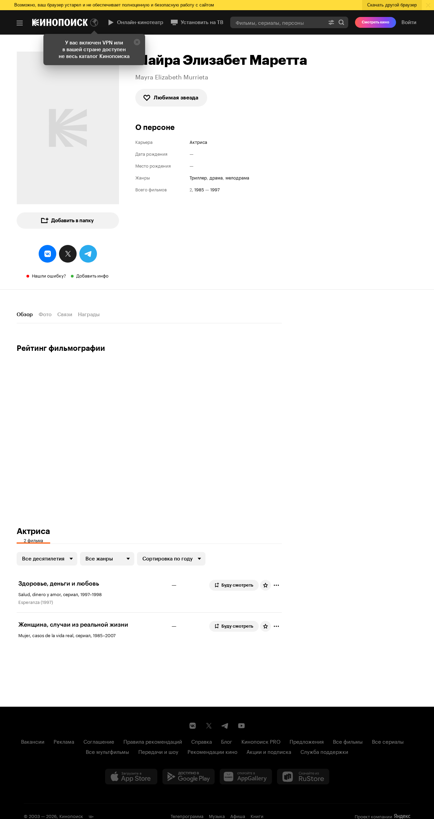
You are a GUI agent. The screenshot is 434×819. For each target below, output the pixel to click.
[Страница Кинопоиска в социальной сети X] (209, 726)
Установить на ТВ (202, 22)
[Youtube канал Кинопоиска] (241, 726)
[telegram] (88, 254)
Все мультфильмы (107, 751)
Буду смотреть (237, 585)
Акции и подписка (268, 751)
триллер (198, 177)
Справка (201, 741)
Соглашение (98, 741)
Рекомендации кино (212, 751)
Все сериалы (388, 741)
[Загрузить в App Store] (131, 776)
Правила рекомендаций (152, 741)
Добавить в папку (72, 220)
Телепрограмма (187, 815)
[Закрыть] (137, 42)
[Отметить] (276, 585)
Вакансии (32, 741)
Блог (226, 741)
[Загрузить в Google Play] (188, 776)
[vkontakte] (47, 254)
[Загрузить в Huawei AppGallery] (246, 776)
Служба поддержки (324, 751)
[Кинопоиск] (60, 22)
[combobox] (277, 22)
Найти (341, 22)
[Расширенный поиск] (331, 22)
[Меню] (20, 23)
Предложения (307, 741)
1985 (199, 189)
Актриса (198, 141)
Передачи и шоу (158, 751)
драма (216, 177)
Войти (408, 22)
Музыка (217, 815)
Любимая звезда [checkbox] (176, 97)
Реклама (64, 741)
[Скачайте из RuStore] (303, 776)
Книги (257, 815)
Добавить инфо (92, 275)
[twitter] (68, 254)
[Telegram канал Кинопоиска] (225, 726)
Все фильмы (348, 741)
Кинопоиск (71, 815)
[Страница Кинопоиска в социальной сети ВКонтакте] (193, 726)
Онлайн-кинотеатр (140, 22)
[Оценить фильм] (265, 585)
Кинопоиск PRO (260, 741)
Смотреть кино (375, 22)
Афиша (237, 815)
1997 (215, 189)
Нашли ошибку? (49, 275)
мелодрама (237, 177)
